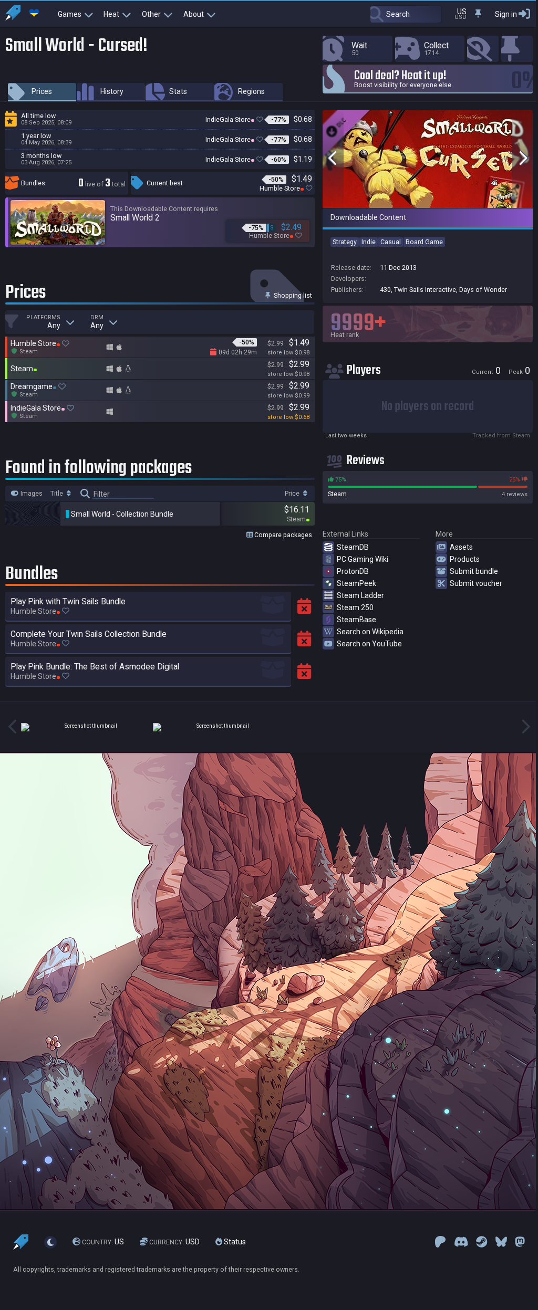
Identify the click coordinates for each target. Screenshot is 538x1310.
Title (57, 493)
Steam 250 (355, 607)
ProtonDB (353, 571)
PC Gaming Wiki (362, 559)
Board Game (424, 242)
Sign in (506, 14)
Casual (390, 242)
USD (174, 1242)
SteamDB (353, 547)
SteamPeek (356, 583)
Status (234, 1242)
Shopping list (292, 295)
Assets (461, 547)
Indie (368, 242)
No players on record (427, 406)
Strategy (345, 242)
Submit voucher (476, 583)
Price (293, 493)
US (103, 1242)
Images (31, 493)
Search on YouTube (369, 644)
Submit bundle (474, 571)
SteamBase (356, 619)
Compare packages (282, 535)
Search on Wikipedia (370, 631)
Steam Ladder (360, 595)
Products (465, 559)
